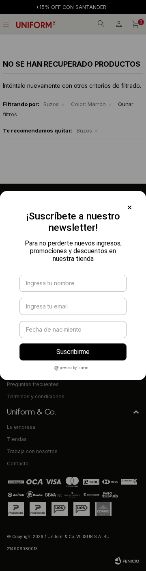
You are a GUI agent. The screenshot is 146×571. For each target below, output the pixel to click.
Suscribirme (73, 352)
